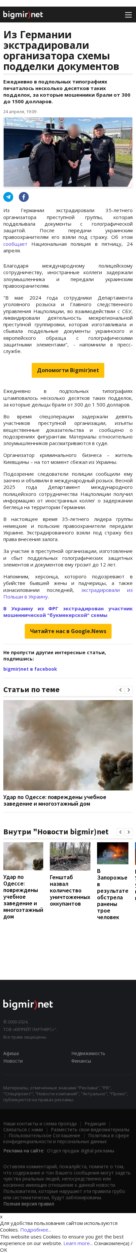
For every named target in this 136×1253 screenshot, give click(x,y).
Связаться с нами (23, 1129)
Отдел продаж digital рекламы (80, 1150)
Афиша (11, 1053)
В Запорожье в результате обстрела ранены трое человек (112, 894)
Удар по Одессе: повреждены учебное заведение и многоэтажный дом (54, 800)
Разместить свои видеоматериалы (90, 1129)
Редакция (95, 1123)
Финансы (81, 1061)
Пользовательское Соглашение (44, 1135)
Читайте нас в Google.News (68, 631)
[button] (120, 690)
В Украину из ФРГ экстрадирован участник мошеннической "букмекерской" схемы (68, 611)
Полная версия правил (28, 1204)
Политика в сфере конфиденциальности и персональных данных (66, 1138)
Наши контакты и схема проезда (40, 1123)
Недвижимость (88, 1053)
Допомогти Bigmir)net (68, 370)
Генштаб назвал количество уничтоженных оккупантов (70, 890)
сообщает (17, 244)
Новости (13, 1061)
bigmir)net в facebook (30, 669)
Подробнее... (35, 1229)
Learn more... (78, 1243)
